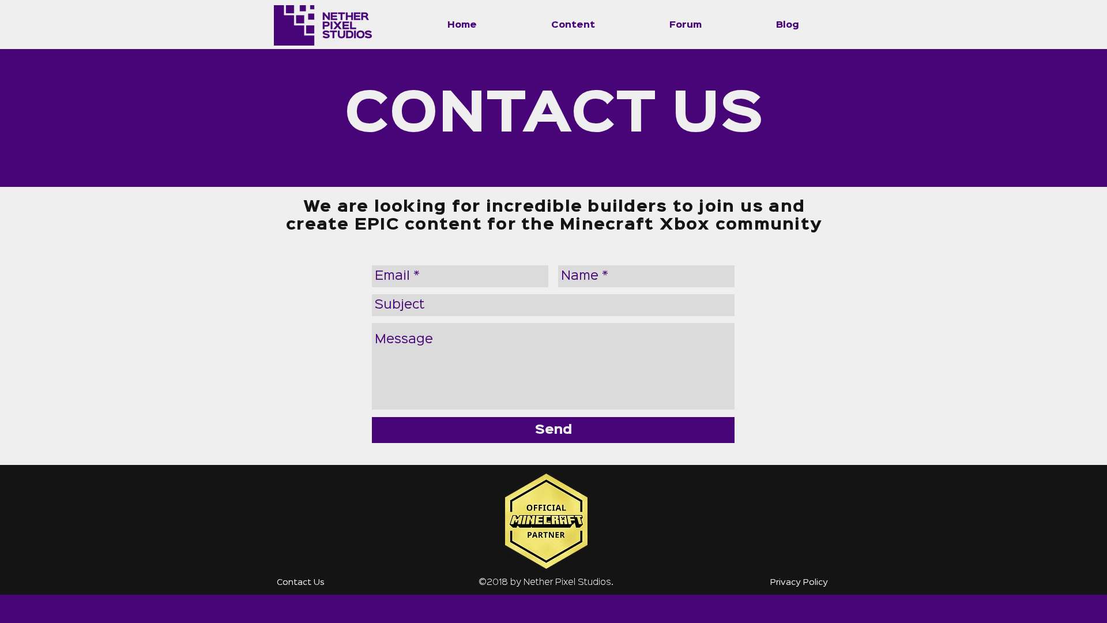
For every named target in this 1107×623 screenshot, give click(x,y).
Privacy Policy (799, 582)
